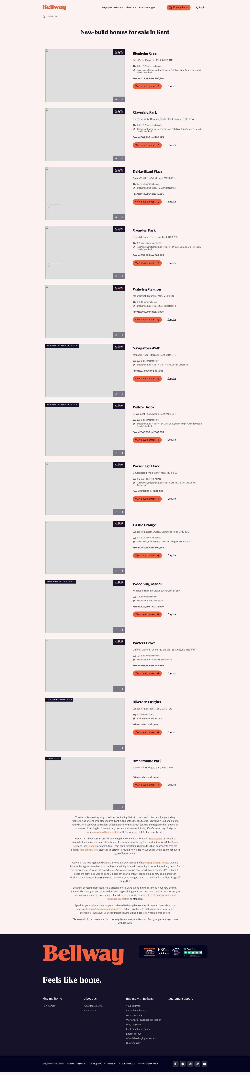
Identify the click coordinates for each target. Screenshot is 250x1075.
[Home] (44, 16)
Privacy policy (95, 1064)
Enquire (172, 86)
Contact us (90, 1010)
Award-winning (134, 1015)
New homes (49, 1006)
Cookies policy (110, 1064)
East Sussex (155, 838)
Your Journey (133, 1006)
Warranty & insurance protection (143, 1020)
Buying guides (133, 1043)
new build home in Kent (106, 832)
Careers (70, 1064)
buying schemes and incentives (105, 909)
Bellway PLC (82, 1064)
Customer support (147, 7)
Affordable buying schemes (141, 1038)
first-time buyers (89, 850)
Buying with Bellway (111, 7)
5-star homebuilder (136, 1010)
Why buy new (133, 1024)
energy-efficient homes (156, 862)
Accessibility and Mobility (148, 1064)
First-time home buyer (138, 1029)
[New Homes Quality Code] (176, 951)
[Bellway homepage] (83, 965)
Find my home (52, 998)
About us (130, 7)
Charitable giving (93, 1006)
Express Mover (134, 1034)
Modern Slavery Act (127, 1064)
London (92, 846)
